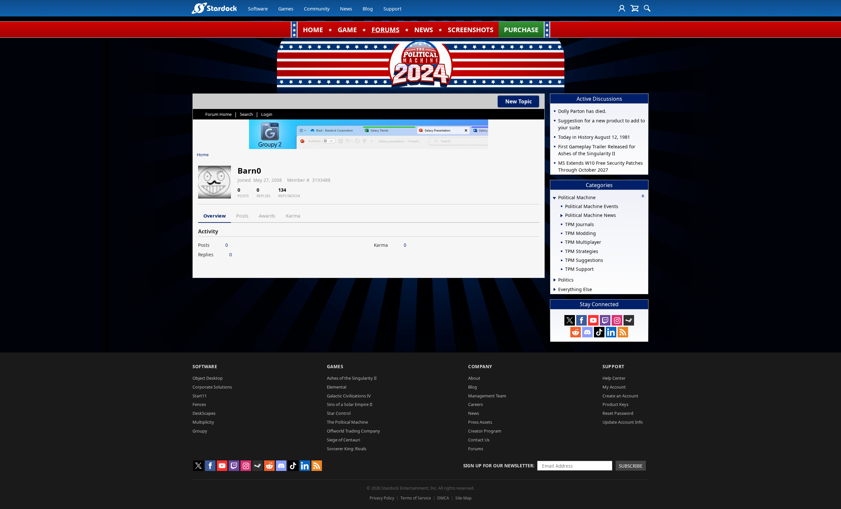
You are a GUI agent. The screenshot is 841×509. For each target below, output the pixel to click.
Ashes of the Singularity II (351, 378)
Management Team (487, 396)
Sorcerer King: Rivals (346, 449)
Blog (368, 9)
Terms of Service (415, 498)
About (474, 378)
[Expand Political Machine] (554, 198)
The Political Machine (347, 422)
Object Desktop (208, 378)
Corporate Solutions (212, 387)
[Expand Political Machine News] (561, 215)
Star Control (339, 413)
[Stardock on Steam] (629, 320)
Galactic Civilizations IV (349, 396)
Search (246, 114)
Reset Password (617, 413)
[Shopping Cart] (634, 8)
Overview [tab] (214, 216)
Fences (199, 404)
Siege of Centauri (343, 440)
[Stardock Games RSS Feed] (623, 332)
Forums (475, 449)
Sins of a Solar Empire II (349, 404)
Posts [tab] (242, 216)
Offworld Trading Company (353, 431)
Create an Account (620, 396)
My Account (614, 387)
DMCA (443, 498)
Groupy (200, 431)
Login (266, 114)
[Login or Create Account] (622, 8)
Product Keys (615, 404)
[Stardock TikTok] (599, 332)
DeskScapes (204, 413)
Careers (475, 404)
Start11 (200, 396)
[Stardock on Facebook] (581, 320)
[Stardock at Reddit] (575, 332)
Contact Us (478, 440)
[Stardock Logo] (214, 8)
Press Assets (480, 422)
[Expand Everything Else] (555, 289)
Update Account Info (622, 422)
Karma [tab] (293, 216)
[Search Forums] (647, 8)
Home (203, 155)
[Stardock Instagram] (617, 320)
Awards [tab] (267, 216)
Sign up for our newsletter (498, 465)
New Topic (518, 101)
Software (258, 9)
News (346, 9)
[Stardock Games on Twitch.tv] (605, 320)
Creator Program (484, 431)
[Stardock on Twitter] (570, 320)
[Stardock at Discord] (587, 332)
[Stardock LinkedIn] (611, 332)
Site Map (463, 498)
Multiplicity (203, 422)
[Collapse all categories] (643, 196)
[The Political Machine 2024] (420, 64)
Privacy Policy (382, 498)
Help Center (613, 378)
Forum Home (218, 114)
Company (480, 366)
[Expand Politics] (555, 280)
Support (392, 9)
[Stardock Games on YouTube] (593, 320)
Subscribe (631, 466)
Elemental (336, 387)
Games (285, 9)
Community (317, 9)
